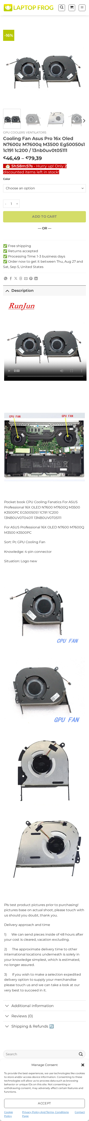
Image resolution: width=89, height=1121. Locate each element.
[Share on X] (15, 279)
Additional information (32, 1006)
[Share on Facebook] (10, 279)
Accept (44, 1103)
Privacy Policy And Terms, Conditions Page (45, 1114)
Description (22, 290)
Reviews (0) (22, 1016)
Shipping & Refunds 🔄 (32, 1026)
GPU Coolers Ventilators (24, 132)
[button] (83, 1065)
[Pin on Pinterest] (30, 279)
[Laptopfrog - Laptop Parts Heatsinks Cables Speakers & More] (29, 7)
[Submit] (81, 1054)
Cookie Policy (8, 1114)
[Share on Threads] (20, 279)
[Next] (79, 64)
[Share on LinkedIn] (36, 279)
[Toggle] (7, 290)
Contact (80, 1112)
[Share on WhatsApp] (5, 279)
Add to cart (44, 216)
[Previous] (10, 64)
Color (6, 179)
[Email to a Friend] (26, 279)
